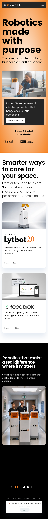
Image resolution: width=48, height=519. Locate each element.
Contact (26, 498)
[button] (15, 120)
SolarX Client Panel (14, 498)
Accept (24, 510)
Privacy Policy (36, 498)
